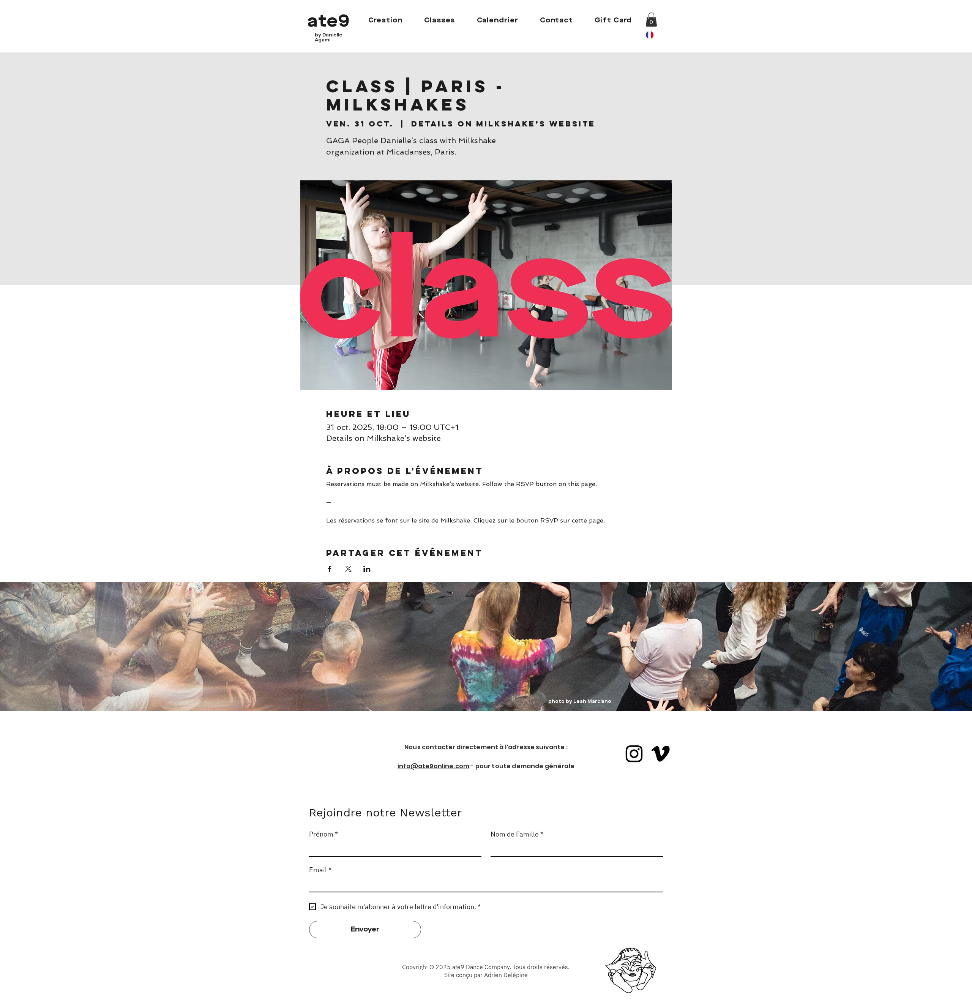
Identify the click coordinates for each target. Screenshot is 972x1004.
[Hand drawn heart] (630, 971)
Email (320, 870)
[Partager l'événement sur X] (348, 569)
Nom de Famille (517, 834)
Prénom (323, 834)
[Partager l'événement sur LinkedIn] (367, 569)
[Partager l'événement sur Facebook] (329, 569)
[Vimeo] (660, 753)
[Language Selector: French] (654, 35)
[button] (651, 20)
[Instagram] (634, 753)
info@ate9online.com (433, 766)
